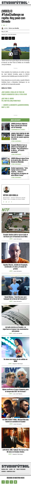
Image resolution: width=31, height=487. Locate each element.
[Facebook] (3, 38)
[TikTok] (8, 201)
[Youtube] (15, 482)
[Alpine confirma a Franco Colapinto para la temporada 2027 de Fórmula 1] (15, 378)
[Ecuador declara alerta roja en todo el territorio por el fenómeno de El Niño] (15, 223)
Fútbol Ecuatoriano (16, 141)
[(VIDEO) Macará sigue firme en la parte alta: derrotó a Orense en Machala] (6, 161)
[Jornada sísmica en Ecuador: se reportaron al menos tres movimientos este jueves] (15, 316)
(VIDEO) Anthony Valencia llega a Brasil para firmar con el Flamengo (19, 125)
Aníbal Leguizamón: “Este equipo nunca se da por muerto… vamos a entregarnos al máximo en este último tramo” (19, 171)
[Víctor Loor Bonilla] (3, 28)
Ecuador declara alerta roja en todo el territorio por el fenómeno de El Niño (15, 236)
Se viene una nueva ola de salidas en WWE (15, 360)
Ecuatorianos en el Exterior (18, 129)
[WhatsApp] (9, 38)
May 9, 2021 (5, 107)
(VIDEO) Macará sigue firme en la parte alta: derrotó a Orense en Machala (20, 160)
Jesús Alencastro (17, 239)
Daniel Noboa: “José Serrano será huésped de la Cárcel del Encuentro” (15, 298)
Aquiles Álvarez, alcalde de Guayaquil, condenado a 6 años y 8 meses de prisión (15, 267)
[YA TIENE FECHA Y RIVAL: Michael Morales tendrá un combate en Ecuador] (15, 408)
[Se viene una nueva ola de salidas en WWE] (15, 348)
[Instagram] (6, 201)
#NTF (11, 239)
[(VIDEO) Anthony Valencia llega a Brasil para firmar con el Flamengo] (6, 126)
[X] (6, 38)
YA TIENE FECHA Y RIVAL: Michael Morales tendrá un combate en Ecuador (15, 421)
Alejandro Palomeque (17, 363)
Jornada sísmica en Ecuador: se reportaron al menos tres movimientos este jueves (15, 329)
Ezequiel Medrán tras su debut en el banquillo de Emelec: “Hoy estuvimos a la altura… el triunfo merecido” (19, 148)
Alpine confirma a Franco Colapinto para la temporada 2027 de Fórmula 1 (15, 390)
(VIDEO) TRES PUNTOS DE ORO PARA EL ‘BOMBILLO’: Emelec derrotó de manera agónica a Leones (20, 136)
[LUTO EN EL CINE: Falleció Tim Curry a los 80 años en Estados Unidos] (15, 439)
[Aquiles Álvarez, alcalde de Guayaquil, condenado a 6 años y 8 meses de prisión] (15, 254)
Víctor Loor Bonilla (14, 28)
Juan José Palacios (17, 393)
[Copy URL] (13, 38)
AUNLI (4, 25)
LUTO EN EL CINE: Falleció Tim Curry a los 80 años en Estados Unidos (15, 451)
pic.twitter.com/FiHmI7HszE (11, 101)
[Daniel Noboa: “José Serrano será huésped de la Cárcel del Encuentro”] (15, 286)
